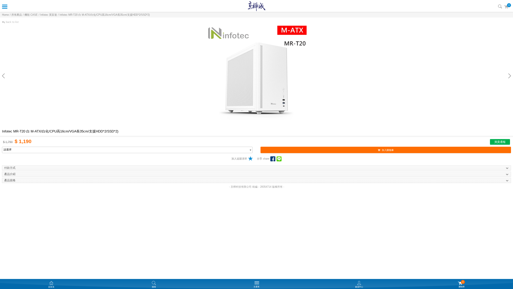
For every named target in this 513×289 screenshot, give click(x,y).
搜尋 (500, 6)
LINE (279, 158)
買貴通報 (500, 141)
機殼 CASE (31, 14)
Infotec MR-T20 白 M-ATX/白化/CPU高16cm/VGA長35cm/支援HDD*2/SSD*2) (105, 14)
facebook (272, 158)
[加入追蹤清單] (250, 158)
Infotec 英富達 (48, 14)
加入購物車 (388, 150)
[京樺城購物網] (256, 6)
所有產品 (16, 14)
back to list (12, 21)
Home (5, 14)
